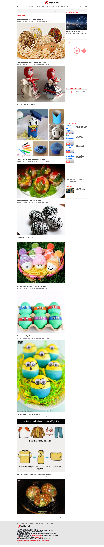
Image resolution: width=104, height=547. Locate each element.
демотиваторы (71, 179)
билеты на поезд (71, 181)
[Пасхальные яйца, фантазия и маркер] (41, 219)
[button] (83, 6)
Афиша (63, 6)
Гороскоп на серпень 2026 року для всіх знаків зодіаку (76, 32)
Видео (19, 11)
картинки (19, 21)
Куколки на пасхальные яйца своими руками (31, 62)
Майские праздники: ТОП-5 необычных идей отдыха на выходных (81, 126)
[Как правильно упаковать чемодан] (41, 445)
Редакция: (18, 537)
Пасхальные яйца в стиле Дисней (28, 105)
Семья (43, 6)
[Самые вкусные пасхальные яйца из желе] (41, 181)
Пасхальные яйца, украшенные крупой (30, 19)
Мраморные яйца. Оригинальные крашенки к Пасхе (34, 474)
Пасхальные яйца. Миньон (25, 336)
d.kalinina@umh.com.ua (38, 537)
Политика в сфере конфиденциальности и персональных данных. (37, 540)
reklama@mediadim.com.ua (37, 535)
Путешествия (50, 6)
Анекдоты (33, 11)
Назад (19, 518)
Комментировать (41, 21)
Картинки (26, 11)
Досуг (68, 6)
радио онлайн (80, 179)
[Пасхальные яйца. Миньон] (41, 376)
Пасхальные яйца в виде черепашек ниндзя (31, 286)
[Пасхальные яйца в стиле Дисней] (41, 133)
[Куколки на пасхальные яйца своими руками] (41, 84)
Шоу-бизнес (31, 6)
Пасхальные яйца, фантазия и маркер (29, 200)
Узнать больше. (41, 542)
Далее (61, 517)
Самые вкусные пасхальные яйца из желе (31, 159)
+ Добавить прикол (59, 11)
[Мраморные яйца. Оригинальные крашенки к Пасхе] (41, 496)
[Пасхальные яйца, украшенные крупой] (41, 41)
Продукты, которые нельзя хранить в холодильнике (80, 146)
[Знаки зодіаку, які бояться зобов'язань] (70, 190)
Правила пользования (21, 540)
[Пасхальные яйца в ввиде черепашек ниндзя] (41, 311)
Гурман (57, 6)
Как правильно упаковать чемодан (28, 414)
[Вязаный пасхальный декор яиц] (41, 262)
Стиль (38, 6)
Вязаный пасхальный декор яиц (27, 238)
